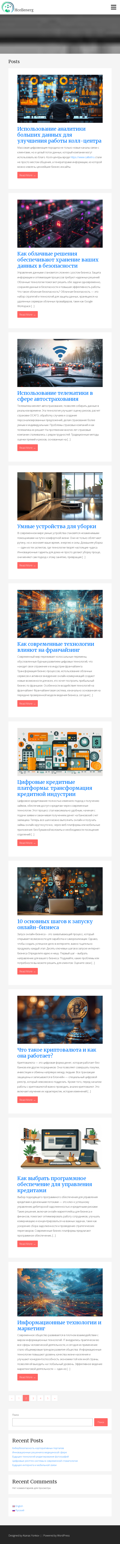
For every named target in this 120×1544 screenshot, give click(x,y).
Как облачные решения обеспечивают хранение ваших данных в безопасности (58, 260)
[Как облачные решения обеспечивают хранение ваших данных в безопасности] (59, 223)
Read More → (27, 175)
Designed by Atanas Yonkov (24, 1535)
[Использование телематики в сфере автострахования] (59, 363)
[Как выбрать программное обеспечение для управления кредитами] (59, 1148)
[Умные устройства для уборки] (59, 496)
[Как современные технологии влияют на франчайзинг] (59, 613)
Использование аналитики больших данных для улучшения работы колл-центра (59, 135)
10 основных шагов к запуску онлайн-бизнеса (55, 924)
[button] (113, 7)
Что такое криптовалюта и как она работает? (56, 1053)
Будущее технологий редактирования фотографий (40, 1456)
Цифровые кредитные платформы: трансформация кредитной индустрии (54, 788)
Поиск (15, 1414)
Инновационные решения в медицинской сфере (39, 1452)
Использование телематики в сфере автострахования (55, 396)
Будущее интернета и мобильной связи (34, 1465)
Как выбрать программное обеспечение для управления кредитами (54, 1184)
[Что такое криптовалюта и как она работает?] (59, 1019)
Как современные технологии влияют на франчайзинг (55, 647)
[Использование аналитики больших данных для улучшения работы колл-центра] (59, 98)
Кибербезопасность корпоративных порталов (38, 1448)
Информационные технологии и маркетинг (59, 1325)
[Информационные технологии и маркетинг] (59, 1292)
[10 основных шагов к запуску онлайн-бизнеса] (59, 891)
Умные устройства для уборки (56, 526)
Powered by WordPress (56, 1535)
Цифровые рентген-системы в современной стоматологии (45, 1460)
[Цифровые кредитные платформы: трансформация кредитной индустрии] (59, 752)
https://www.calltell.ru (83, 157)
